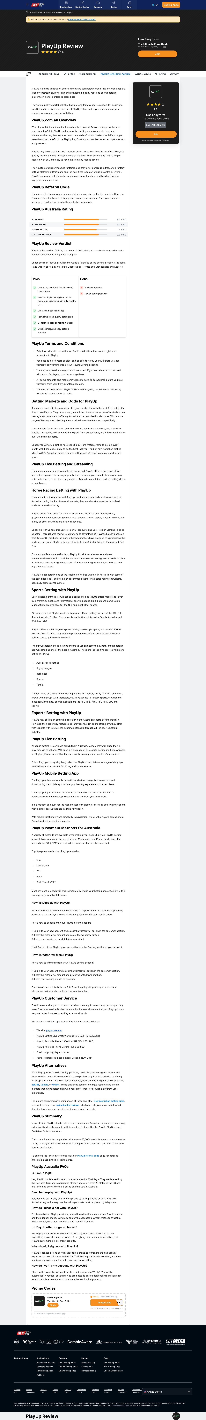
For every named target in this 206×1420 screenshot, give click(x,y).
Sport (106, 1358)
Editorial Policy (68, 1391)
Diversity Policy (95, 1391)
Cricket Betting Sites (113, 1370)
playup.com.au (54, 1030)
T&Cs (160, 47)
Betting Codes (21, 1358)
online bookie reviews (67, 1105)
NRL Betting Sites (112, 1366)
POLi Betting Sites (67, 1362)
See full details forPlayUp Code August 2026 (106, 1308)
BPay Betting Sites (67, 1370)
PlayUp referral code (88, 1155)
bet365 (35, 1084)
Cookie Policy (55, 1391)
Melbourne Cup (88, 1362)
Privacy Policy (43, 1391)
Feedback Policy (108, 1391)
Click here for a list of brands (82, 19)
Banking (63, 1358)
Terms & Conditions (30, 1391)
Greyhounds (86, 1366)
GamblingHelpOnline (120, 1405)
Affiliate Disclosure (122, 1391)
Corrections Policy (81, 1391)
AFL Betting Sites (112, 1362)
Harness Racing (88, 1370)
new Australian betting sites (109, 1101)
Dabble (44, 1084)
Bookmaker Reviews (46, 1362)
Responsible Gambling (137, 1391)
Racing (84, 1358)
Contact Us (17, 1391)
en (157, 5)
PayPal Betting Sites (68, 1366)
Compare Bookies (45, 1366)
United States (154, 1391)
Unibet (55, 1084)
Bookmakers (43, 1358)
